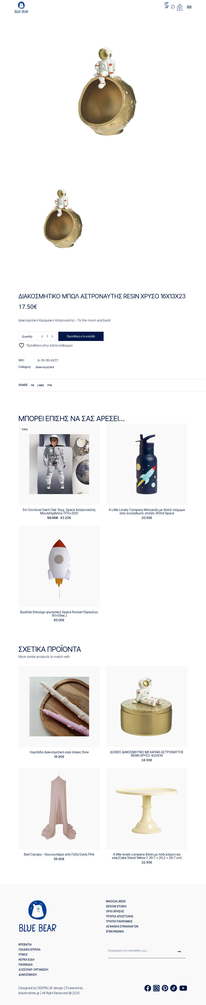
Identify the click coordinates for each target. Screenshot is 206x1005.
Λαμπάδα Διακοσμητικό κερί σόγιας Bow (59, 752)
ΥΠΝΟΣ (23, 954)
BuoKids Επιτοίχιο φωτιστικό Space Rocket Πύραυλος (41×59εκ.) (59, 613)
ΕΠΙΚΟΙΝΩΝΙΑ (115, 931)
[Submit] (179, 952)
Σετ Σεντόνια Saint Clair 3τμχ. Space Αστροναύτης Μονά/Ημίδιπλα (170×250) (59, 511)
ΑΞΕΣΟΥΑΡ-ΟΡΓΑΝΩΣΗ (33, 969)
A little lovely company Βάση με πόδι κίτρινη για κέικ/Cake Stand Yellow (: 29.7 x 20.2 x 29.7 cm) (147, 856)
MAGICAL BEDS (116, 901)
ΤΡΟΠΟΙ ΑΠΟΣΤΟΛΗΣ (119, 916)
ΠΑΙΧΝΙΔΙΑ (26, 964)
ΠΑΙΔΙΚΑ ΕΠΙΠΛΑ (29, 949)
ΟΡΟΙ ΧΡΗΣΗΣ (115, 911)
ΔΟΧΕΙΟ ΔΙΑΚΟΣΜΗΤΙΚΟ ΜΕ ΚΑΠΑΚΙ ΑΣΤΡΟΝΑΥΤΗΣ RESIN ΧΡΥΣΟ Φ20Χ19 (146, 753)
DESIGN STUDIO (116, 906)
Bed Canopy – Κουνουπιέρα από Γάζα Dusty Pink (59, 854)
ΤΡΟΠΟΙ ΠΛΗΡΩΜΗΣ (119, 921)
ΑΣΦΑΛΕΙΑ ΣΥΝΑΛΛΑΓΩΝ (122, 926)
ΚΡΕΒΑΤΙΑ (25, 944)
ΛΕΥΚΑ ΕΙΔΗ (26, 959)
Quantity (27, 336)
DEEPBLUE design (50, 988)
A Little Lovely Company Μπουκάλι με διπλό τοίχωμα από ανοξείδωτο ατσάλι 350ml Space (147, 511)
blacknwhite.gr (29, 993)
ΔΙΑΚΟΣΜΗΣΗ (28, 974)
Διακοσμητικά (45, 367)
